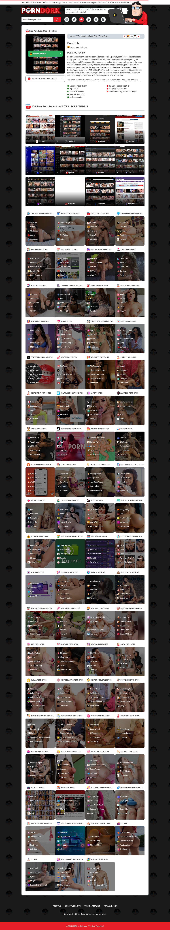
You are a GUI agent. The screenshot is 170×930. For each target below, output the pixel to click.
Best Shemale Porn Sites (72, 859)
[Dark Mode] (115, 15)
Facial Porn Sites (38, 680)
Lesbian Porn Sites (69, 572)
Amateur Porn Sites (129, 393)
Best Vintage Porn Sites (71, 716)
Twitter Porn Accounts (41, 357)
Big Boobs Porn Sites (100, 752)
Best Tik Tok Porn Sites (71, 429)
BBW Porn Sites (37, 644)
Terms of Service (92, 906)
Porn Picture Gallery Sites (103, 321)
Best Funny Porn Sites (71, 752)
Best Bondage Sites (39, 752)
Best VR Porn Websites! (101, 249)
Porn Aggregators (99, 285)
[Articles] (103, 19)
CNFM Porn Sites (127, 644)
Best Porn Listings (69, 249)
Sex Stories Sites (38, 285)
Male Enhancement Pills (131, 788)
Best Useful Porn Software (73, 823)
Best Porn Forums (99, 536)
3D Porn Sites (126, 429)
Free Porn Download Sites (132, 501)
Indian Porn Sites (128, 357)
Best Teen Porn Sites (100, 608)
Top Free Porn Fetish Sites (72, 285)
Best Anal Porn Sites (70, 608)
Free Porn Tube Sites (38, 31)
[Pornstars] (81, 19)
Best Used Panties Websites (43, 823)
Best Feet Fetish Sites (100, 716)
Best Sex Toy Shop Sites (101, 788)
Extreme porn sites (39, 536)
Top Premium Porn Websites (132, 214)
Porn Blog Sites (68, 788)
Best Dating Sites (128, 321)
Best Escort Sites (69, 357)
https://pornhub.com (78, 47)
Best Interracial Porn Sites (43, 716)
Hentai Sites (66, 321)
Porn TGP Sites (37, 788)
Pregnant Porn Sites (129, 716)
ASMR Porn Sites (98, 572)
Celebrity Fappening (100, 357)
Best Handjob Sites (99, 644)
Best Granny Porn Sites (131, 608)
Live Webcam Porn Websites (43, 214)
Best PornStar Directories (132, 536)
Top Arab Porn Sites (70, 501)
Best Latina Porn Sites (41, 393)
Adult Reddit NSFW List (41, 465)
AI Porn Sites (96, 393)
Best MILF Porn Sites (40, 321)
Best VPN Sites (37, 572)
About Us (57, 906)
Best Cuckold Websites (101, 680)
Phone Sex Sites (38, 501)
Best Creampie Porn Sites (72, 680)
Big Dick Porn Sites (128, 752)
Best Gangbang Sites (129, 680)
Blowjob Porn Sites (69, 644)
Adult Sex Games (127, 249)
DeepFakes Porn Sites (100, 465)
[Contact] (66, 19)
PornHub (53, 31)
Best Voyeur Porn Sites (41, 608)
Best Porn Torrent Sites (72, 536)
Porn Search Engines (70, 214)
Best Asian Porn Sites (130, 285)
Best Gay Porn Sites (99, 859)
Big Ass (123, 823)
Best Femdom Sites (39, 249)
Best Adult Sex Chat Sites (132, 465)
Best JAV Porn (97, 501)
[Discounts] (88, 19)
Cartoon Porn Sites (100, 429)
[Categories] (96, 19)
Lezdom (34, 859)
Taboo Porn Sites (68, 465)
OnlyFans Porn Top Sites (72, 393)
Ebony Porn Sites (38, 429)
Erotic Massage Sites (100, 823)
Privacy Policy (110, 906)
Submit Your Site (72, 906)
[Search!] (57, 19)
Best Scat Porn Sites (129, 572)
